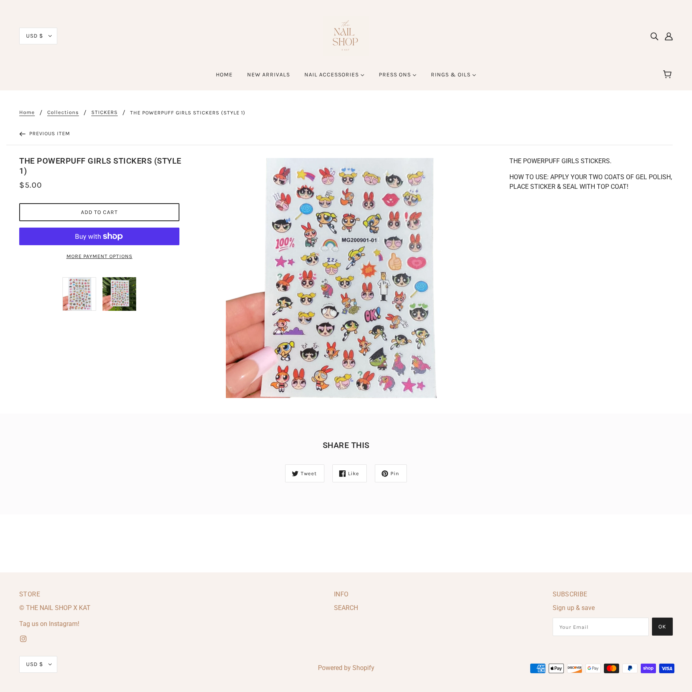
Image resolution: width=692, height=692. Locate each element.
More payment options (99, 256)
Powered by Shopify (346, 668)
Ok (662, 626)
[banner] (346, 35)
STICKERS (104, 112)
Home (27, 112)
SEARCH (346, 608)
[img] (654, 36)
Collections (63, 112)
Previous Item (49, 133)
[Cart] (668, 74)
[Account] (669, 36)
